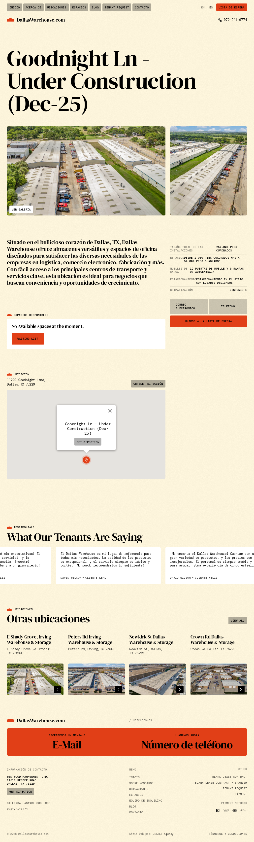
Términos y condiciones (228, 834)
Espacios (136, 795)
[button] (86, 460)
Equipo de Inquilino (145, 801)
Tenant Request (235, 788)
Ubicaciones (138, 789)
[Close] (110, 411)
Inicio (134, 777)
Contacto (136, 812)
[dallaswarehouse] (36, 20)
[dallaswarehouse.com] (36, 720)
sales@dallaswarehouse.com (28, 803)
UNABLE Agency (163, 834)
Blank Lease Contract (229, 777)
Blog (132, 806)
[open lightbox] (86, 170)
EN (203, 7)
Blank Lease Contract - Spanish (221, 783)
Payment (241, 794)
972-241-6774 (17, 809)
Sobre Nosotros (141, 783)
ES (211, 7)
